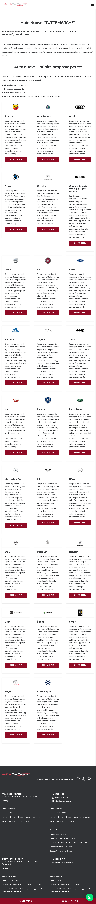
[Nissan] (80, 470)
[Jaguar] (48, 330)
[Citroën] (48, 177)
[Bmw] (16, 177)
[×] (90, 897)
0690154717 (60, 859)
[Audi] (80, 107)
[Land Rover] (80, 400)
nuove (65, 48)
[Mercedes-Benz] (16, 470)
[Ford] (80, 260)
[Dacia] (16, 260)
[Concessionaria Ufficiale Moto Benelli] (80, 177)
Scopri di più (16, 159)
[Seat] (16, 613)
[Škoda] (48, 613)
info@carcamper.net (64, 779)
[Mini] (48, 470)
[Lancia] (48, 400)
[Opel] (16, 543)
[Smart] (80, 613)
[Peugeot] (48, 543)
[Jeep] (80, 330)
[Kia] (16, 400)
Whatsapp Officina (63, 797)
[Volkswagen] (48, 682)
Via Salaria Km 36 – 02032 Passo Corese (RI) (19, 796)
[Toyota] (16, 682)
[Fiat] (48, 260)
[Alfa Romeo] (48, 107)
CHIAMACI (27, 901)
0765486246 (44, 779)
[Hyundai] (16, 330)
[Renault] (80, 543)
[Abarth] (16, 107)
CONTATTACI (71, 901)
